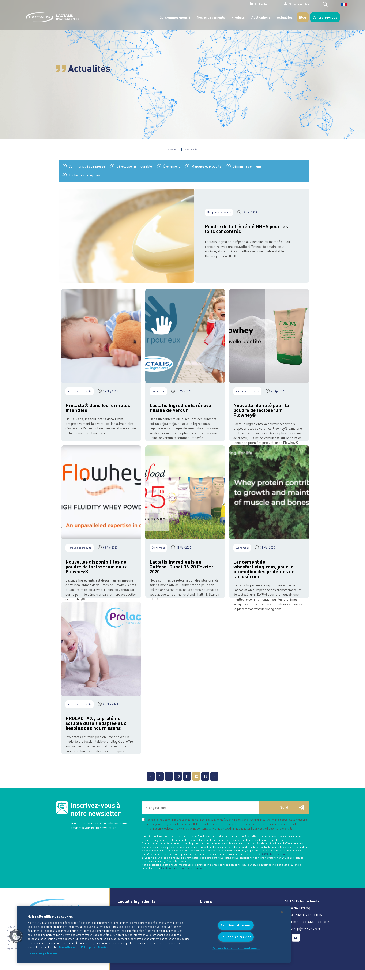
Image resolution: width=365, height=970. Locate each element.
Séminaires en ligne (247, 166)
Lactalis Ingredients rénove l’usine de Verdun (180, 407)
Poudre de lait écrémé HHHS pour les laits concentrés (246, 228)
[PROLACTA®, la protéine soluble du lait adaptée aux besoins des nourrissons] (101, 649)
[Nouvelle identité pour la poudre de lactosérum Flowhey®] (269, 336)
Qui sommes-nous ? (175, 17)
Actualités (285, 17)
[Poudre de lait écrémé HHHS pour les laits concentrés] (126, 236)
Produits (238, 17)
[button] (16, 936)
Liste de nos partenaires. (42, 953)
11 (187, 776)
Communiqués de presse (87, 166)
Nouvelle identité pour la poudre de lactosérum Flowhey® (261, 410)
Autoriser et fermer (235, 925)
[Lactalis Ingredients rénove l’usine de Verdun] (185, 336)
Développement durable (134, 166)
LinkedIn (261, 4)
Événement (171, 166)
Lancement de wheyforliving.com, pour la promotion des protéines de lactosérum (264, 569)
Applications (261, 17)
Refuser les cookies (236, 937)
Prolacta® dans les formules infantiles (97, 407)
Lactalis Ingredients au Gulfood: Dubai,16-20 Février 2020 (182, 566)
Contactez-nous (325, 17)
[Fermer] (281, 912)
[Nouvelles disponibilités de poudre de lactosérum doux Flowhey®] (101, 492)
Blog (302, 17)
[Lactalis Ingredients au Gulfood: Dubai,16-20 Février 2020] (185, 492)
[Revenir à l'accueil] (51, 17)
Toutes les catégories (84, 175)
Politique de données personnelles (182, 868)
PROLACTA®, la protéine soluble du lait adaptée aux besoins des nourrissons (95, 723)
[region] (154, 934)
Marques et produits (206, 166)
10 (178, 776)
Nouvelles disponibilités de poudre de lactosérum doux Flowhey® (96, 566)
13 (205, 776)
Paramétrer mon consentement (236, 948)
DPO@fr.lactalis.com (273, 854)
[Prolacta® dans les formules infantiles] (101, 336)
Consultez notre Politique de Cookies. (84, 947)
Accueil (172, 149)
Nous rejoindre (299, 4)
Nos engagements (211, 17)
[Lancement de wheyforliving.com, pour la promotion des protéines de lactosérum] (269, 492)
